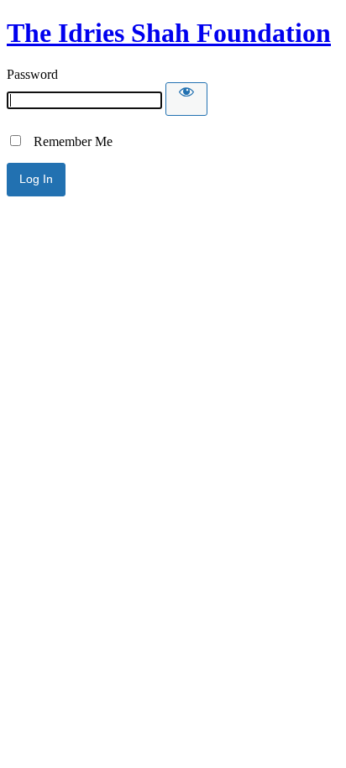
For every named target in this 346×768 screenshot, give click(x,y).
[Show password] (186, 99)
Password (32, 74)
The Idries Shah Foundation (169, 33)
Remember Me (68, 141)
